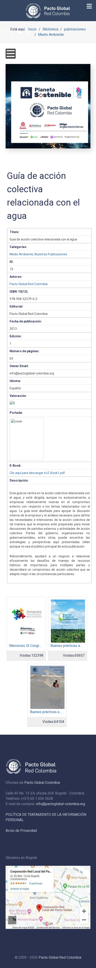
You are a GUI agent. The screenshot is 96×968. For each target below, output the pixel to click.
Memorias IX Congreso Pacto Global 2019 (42, 646)
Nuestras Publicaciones (50, 254)
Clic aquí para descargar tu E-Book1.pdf (37, 473)
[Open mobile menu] (11, 54)
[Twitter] (3, 32)
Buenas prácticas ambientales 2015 (58, 712)
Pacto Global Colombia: (42, 782)
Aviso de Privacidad (21, 830)
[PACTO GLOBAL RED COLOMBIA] (48, 10)
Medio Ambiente (21, 254)
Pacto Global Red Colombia (29, 284)
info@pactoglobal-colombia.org (60, 804)
